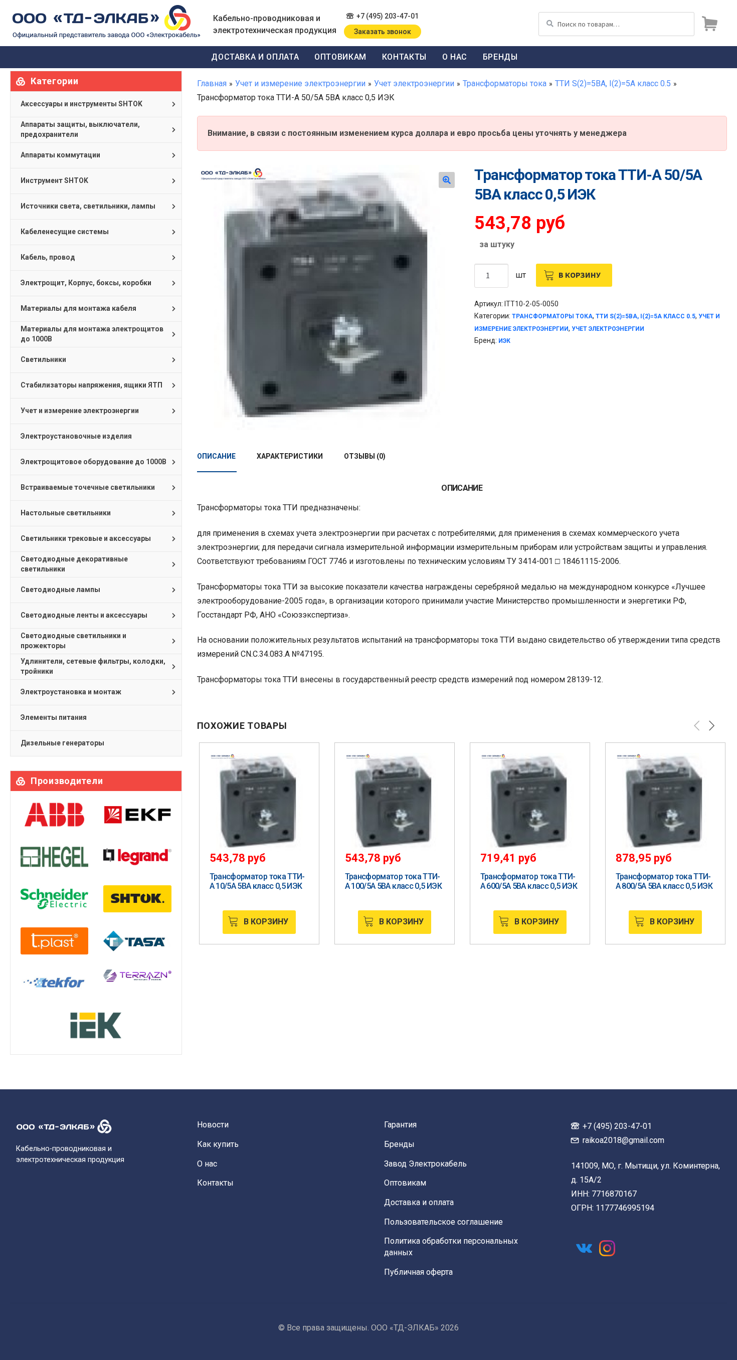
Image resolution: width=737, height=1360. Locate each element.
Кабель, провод (48, 257)
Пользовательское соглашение (443, 1222)
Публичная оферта (418, 1272)
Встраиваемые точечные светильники (88, 487)
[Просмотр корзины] (709, 24)
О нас (454, 57)
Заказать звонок (382, 32)
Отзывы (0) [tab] (365, 456)
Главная (212, 83)
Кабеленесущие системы (65, 232)
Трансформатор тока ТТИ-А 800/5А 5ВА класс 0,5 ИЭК (664, 881)
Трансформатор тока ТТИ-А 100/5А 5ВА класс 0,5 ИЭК (393, 881)
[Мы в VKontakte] (584, 1248)
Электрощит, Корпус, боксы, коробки (86, 283)
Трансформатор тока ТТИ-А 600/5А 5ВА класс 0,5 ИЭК (528, 881)
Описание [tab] (216, 456)
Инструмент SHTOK (54, 180)
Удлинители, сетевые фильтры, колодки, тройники (93, 666)
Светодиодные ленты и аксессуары (84, 615)
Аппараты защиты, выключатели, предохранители (80, 129)
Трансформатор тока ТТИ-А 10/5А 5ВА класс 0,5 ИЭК (257, 881)
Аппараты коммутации (60, 155)
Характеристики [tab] (290, 456)
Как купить (218, 1144)
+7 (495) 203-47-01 (387, 16)
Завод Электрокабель (425, 1164)
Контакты (404, 57)
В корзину (580, 275)
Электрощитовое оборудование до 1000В (93, 462)
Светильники (43, 359)
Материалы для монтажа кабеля (78, 308)
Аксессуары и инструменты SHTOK (81, 104)
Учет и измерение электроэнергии (300, 83)
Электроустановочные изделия (76, 436)
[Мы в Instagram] (607, 1248)
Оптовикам (340, 57)
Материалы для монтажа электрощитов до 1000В (92, 334)
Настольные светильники (66, 513)
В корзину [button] (266, 921)
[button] (447, 180)
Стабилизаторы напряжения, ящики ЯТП (91, 385)
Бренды (500, 57)
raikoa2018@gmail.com (623, 1140)
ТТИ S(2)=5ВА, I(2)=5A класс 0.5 (613, 83)
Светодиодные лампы (60, 590)
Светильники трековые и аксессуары (86, 538)
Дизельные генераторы (62, 743)
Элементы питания (54, 717)
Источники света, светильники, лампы (88, 206)
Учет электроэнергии (414, 83)
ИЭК (504, 340)
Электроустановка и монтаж (71, 692)
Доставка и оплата (255, 57)
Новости (213, 1124)
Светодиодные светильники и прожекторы (73, 641)
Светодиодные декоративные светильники (74, 564)
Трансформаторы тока (504, 83)
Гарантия (400, 1124)
